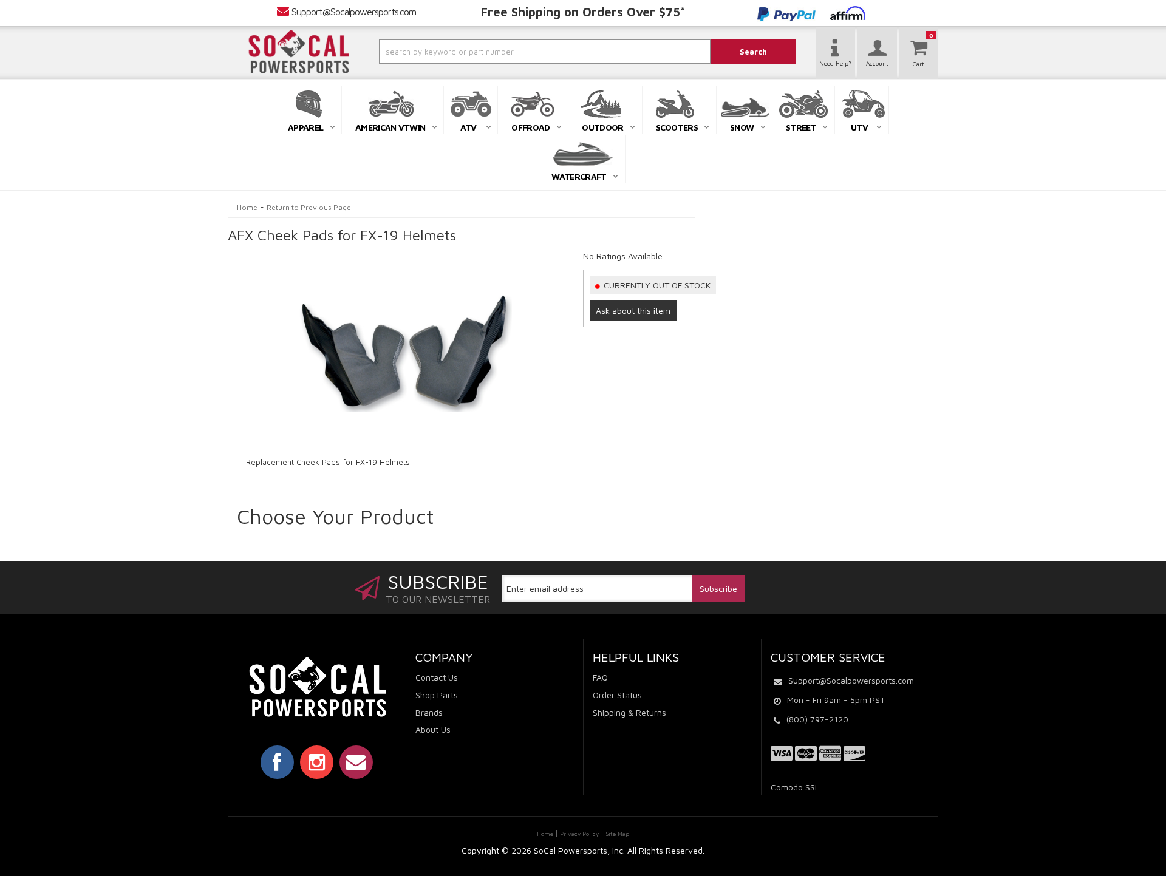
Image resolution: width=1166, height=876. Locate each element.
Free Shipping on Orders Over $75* (583, 12)
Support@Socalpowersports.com (354, 11)
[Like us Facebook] (277, 761)
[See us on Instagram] (316, 761)
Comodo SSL (795, 787)
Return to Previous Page (309, 207)
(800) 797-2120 (817, 719)
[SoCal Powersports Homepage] (299, 51)
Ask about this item (633, 310)
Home (247, 207)
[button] (512, 51)
